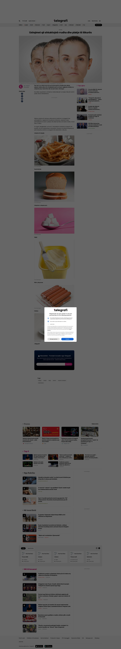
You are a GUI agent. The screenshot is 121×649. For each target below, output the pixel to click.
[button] (60, 324)
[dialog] (60, 324)
